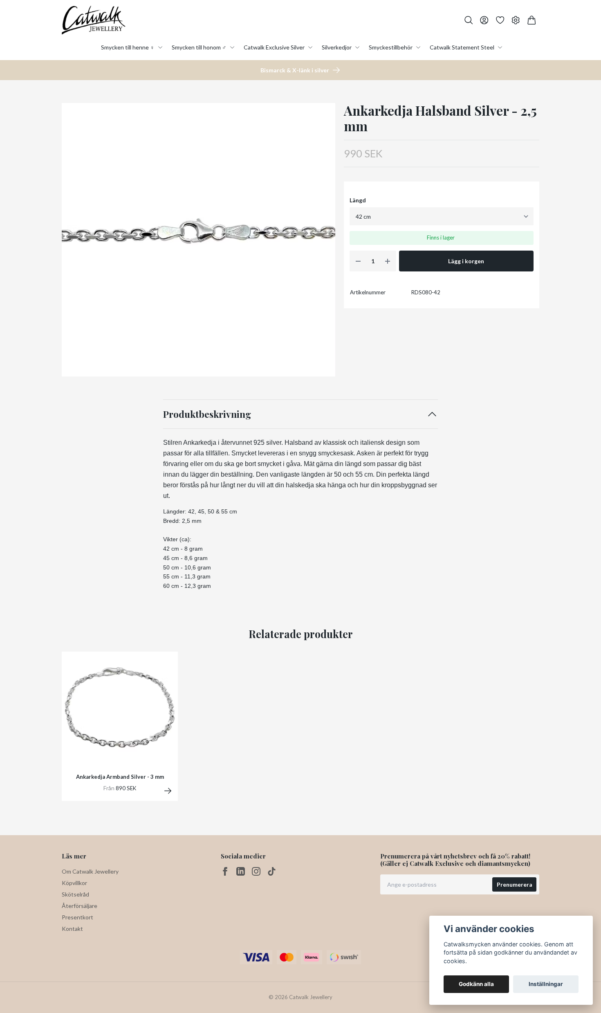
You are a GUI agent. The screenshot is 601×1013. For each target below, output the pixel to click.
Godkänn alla (476, 984)
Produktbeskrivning (207, 413)
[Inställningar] (516, 20)
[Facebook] (225, 871)
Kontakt (72, 928)
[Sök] (469, 20)
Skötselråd (75, 894)
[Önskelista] (500, 20)
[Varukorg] (532, 20)
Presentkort (77, 917)
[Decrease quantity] (358, 261)
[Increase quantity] (387, 261)
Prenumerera (514, 884)
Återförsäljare (79, 905)
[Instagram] (256, 871)
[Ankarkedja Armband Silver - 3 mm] (168, 791)
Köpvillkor (74, 882)
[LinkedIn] (240, 871)
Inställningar (546, 984)
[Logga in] (484, 20)
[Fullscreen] (198, 240)
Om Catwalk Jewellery (90, 871)
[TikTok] (271, 871)
